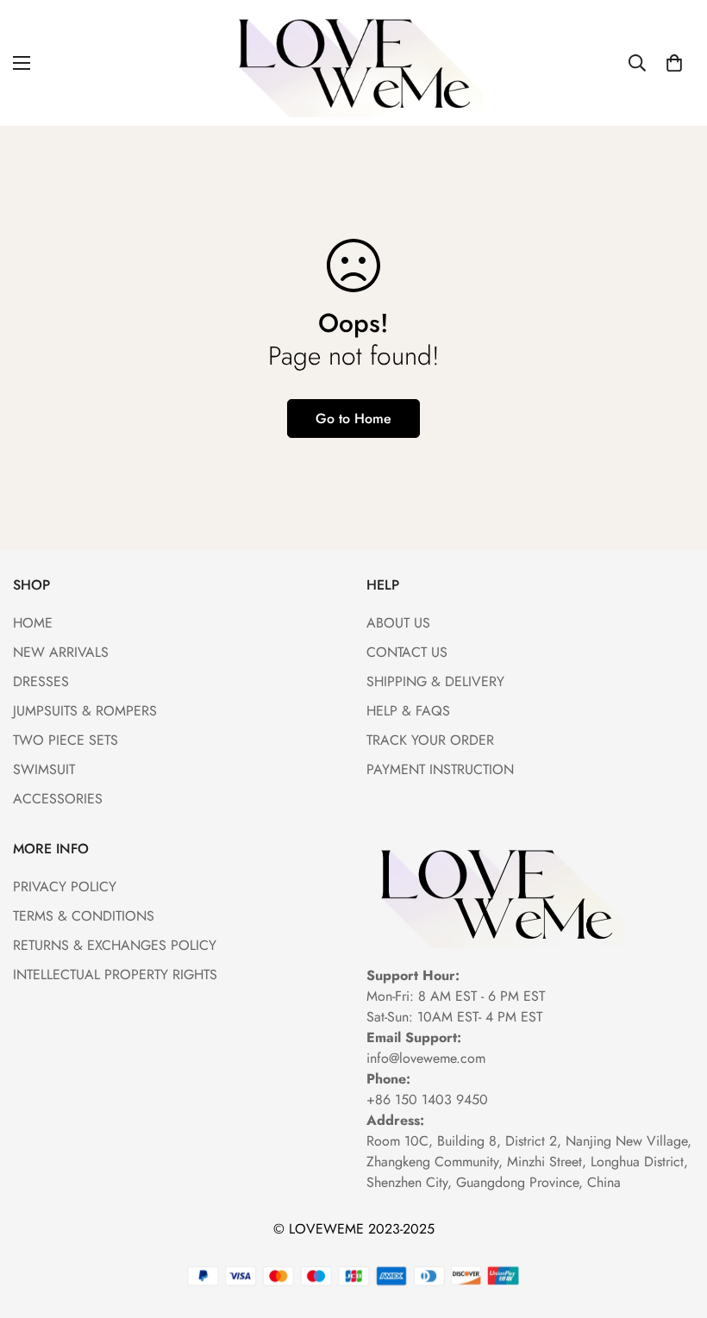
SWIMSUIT (44, 769)
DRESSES (41, 681)
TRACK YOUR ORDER (430, 740)
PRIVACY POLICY (64, 886)
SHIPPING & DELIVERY (435, 681)
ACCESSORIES (58, 799)
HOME (33, 623)
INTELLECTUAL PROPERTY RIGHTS (115, 974)
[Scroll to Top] (673, 1224)
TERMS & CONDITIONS (83, 916)
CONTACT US (406, 652)
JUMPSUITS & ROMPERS (85, 711)
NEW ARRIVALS (61, 652)
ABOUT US (398, 623)
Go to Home (353, 418)
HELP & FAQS (408, 711)
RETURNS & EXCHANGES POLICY (114, 945)
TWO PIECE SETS (65, 740)
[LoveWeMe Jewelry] (353, 63)
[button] (674, 63)
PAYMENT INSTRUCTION (440, 769)
